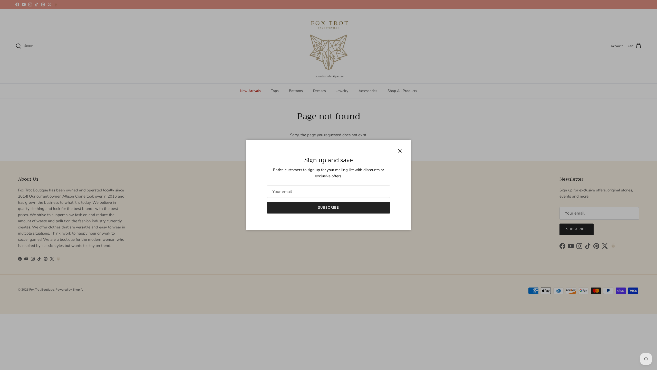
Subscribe (328, 207)
